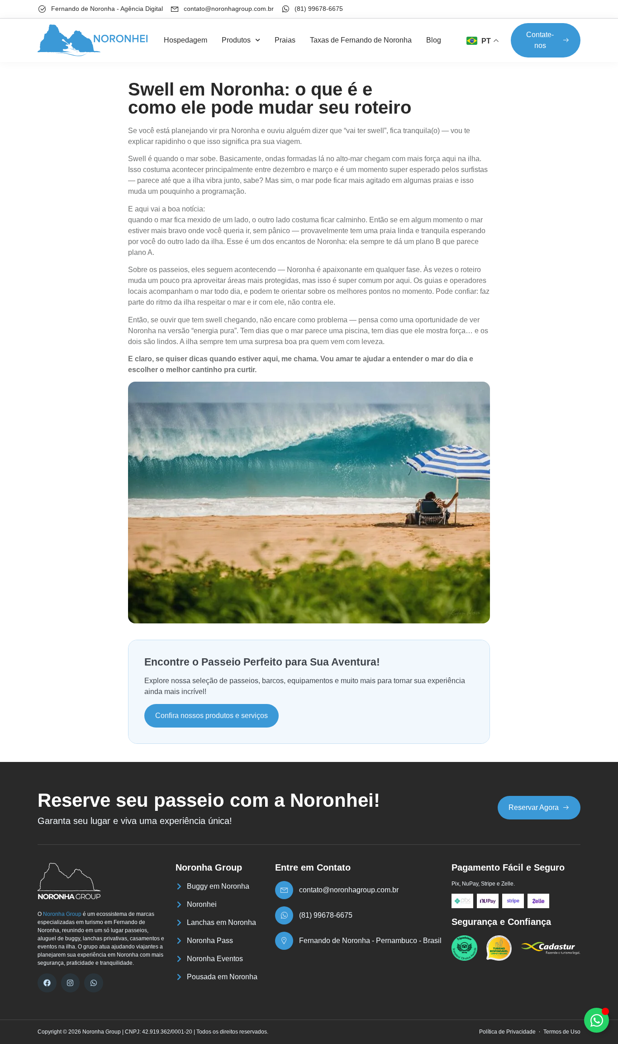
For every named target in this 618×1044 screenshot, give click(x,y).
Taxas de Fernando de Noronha (361, 40)
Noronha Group (62, 914)
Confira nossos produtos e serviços (211, 715)
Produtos (236, 40)
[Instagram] (70, 982)
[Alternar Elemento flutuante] (596, 1020)
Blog (433, 40)
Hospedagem (185, 40)
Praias (285, 40)
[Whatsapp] (93, 982)
